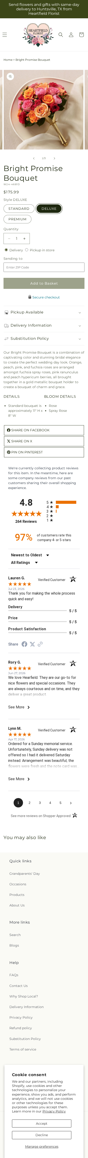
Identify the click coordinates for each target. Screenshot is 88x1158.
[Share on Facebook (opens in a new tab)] (24, 645)
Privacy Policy (54, 1111)
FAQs (13, 975)
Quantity (11, 229)
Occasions (17, 884)
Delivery (16, 250)
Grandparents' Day (24, 873)
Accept (41, 1123)
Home (8, 59)
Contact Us (18, 986)
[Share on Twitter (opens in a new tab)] (32, 644)
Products (16, 895)
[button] (61, 35)
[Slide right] (54, 158)
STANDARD (19, 208)
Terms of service (22, 1049)
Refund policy (20, 1028)
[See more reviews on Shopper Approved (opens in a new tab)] (40, 644)
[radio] (63, 502)
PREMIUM (17, 219)
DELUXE (49, 208)
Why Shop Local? (23, 996)
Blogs (14, 945)
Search (15, 935)
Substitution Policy (25, 1039)
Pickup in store (42, 250)
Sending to (20, 258)
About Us (17, 905)
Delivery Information (26, 1007)
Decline (41, 1135)
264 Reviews (29, 521)
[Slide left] (34, 158)
